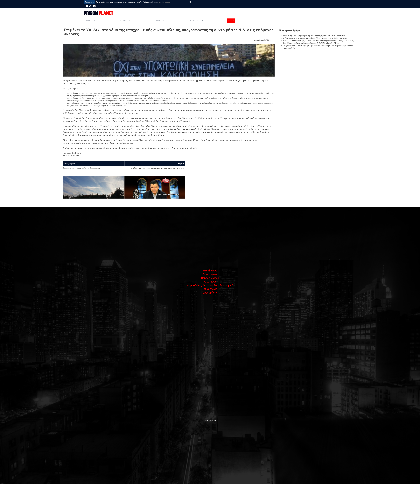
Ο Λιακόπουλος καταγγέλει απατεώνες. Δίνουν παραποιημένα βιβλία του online (315, 38)
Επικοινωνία (210, 288)
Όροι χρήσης (210, 292)
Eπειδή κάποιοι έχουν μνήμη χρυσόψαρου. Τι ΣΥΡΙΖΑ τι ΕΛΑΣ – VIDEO (311, 43)
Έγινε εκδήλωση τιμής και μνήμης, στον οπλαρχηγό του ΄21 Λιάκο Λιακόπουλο (127, 2)
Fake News (161, 21)
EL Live (231, 21)
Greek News (90, 21)
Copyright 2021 (210, 420)
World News (126, 21)
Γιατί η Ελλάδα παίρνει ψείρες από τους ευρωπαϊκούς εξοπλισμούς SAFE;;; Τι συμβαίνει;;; (318, 41)
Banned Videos (196, 21)
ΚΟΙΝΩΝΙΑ (75, 156)
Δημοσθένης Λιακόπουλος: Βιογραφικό (210, 285)
